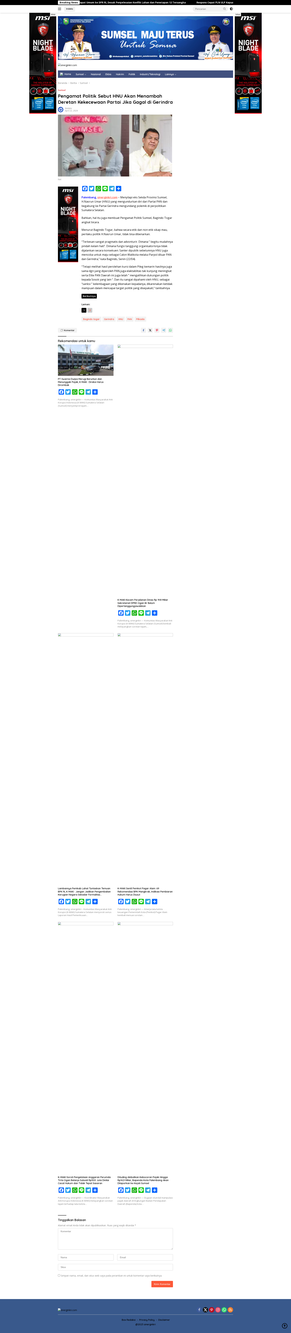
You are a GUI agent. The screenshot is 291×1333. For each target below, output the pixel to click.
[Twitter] (205, 1310)
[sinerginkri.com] (67, 65)
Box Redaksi (129, 1319)
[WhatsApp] (224, 1310)
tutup (53, 14)
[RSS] (230, 1310)
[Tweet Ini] (150, 330)
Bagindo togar (91, 319)
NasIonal (96, 74)
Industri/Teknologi (150, 74)
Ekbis (108, 74)
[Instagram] (218, 1310)
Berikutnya (89, 296)
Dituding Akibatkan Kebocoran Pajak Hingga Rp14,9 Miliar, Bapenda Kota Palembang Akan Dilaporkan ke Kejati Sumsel (143, 1180)
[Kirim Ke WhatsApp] (170, 330)
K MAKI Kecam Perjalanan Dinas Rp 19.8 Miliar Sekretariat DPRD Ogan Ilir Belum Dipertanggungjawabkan (143, 602)
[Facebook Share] (143, 330)
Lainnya (169, 74)
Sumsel (80, 74)
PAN (129, 319)
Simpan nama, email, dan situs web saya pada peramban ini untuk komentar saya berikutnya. (111, 1275)
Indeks (69, 8)
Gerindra (109, 319)
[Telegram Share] (163, 330)
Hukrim (120, 74)
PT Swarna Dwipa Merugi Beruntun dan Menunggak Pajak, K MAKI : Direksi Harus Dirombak (81, 382)
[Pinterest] (211, 1310)
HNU (120, 319)
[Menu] (60, 9)
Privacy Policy (147, 1319)
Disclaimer (164, 1319)
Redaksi (68, 108)
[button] (224, 8)
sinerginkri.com (107, 197)
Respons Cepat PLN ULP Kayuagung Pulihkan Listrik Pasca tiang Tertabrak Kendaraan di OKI (211, 2)
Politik (132, 74)
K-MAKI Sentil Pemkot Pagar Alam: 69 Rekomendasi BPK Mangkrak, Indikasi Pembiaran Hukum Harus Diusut (145, 891)
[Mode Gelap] (231, 9)
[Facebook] (199, 1310)
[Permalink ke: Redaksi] (60, 109)
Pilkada (140, 319)
